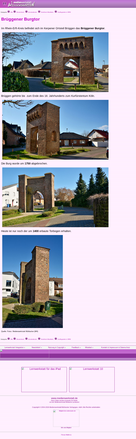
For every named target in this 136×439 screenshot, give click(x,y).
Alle (11, 12)
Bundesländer (32, 12)
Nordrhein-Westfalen (47, 12)
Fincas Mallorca (66, 435)
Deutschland (20, 12)
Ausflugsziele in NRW (64, 12)
